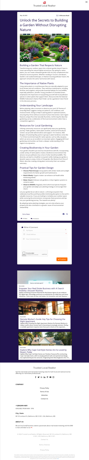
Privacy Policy (44, 450)
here (58, 458)
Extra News (26, 214)
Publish (63, 259)
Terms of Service (44, 445)
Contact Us (44, 439)
